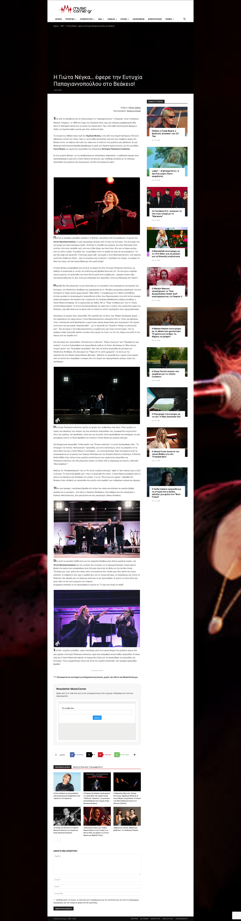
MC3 (62, 26)
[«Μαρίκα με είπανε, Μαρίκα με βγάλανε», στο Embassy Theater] (127, 816)
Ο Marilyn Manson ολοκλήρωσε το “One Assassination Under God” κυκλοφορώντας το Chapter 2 (167, 292)
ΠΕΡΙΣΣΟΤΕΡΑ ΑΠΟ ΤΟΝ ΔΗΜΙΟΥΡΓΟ (88, 767)
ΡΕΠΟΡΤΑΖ (69, 19)
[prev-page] (55, 840)
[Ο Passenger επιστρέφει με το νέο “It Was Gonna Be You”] (167, 402)
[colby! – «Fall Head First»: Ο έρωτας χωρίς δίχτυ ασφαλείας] (167, 161)
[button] (185, 19)
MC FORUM (144, 919)
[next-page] (59, 840)
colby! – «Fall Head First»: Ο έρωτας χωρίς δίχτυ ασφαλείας (165, 173)
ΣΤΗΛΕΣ (123, 19)
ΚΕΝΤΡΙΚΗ (134, 919)
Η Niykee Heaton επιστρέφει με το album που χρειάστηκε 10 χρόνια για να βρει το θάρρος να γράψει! (166, 332)
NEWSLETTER (155, 919)
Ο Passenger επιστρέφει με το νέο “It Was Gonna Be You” (166, 415)
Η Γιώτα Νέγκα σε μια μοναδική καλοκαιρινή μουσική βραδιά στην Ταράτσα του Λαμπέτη (66, 795)
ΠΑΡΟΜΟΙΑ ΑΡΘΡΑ (62, 767)
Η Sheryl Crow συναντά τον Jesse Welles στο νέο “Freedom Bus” (165, 454)
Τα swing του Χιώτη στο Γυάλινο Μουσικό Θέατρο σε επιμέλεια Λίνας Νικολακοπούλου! (65, 830)
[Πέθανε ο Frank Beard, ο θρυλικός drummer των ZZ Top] (167, 121)
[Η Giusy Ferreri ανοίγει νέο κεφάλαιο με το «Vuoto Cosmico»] (167, 362)
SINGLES (111, 19)
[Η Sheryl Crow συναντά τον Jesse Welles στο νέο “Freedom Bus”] (167, 442)
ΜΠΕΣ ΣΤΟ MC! (168, 919)
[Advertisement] (142, 9)
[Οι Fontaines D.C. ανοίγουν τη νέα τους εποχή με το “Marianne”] (167, 201)
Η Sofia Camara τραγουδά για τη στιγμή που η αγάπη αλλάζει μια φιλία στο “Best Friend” (166, 493)
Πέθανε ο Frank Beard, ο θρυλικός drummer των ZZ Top (165, 133)
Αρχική (55, 26)
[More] (134, 754)
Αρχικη (58, 19)
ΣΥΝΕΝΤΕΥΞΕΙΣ (86, 19)
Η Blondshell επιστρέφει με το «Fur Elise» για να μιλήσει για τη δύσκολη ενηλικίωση (166, 254)
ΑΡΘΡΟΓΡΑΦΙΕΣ (155, 19)
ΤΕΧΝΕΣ (168, 19)
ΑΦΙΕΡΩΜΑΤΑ (138, 19)
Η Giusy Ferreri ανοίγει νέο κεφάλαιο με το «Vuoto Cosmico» (165, 374)
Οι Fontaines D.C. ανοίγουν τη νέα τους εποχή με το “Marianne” (167, 214)
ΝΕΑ (100, 19)
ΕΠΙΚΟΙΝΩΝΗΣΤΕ (182, 919)
